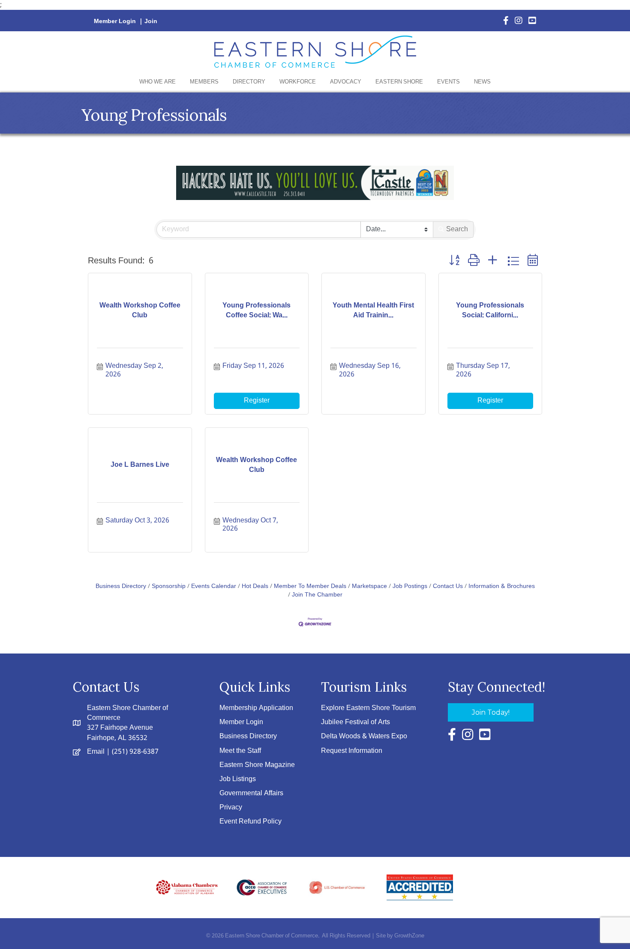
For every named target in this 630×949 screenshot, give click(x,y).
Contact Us (448, 586)
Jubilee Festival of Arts (355, 722)
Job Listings (237, 779)
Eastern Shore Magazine (257, 765)
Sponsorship (169, 586)
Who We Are (157, 82)
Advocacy (345, 82)
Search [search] (457, 229)
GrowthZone (409, 936)
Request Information (351, 751)
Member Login (115, 21)
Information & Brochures (501, 586)
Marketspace (369, 586)
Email (96, 752)
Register (257, 400)
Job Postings (410, 586)
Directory (249, 82)
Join (150, 21)
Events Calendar (213, 586)
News (482, 82)
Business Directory (121, 586)
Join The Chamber (317, 595)
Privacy (230, 807)
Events (448, 82)
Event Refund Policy (250, 821)
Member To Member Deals (310, 586)
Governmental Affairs (251, 793)
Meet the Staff (240, 751)
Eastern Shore (399, 82)
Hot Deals (255, 586)
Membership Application (256, 708)
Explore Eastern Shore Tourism (368, 708)
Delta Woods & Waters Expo (364, 736)
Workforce (297, 82)
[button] (454, 261)
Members (204, 82)
